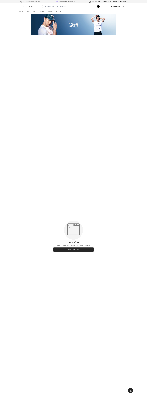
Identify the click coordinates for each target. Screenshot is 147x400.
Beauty (50, 11)
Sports (58, 11)
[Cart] (127, 6)
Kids (34, 11)
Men (28, 11)
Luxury (42, 11)
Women (21, 11)
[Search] (98, 6)
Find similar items (73, 249)
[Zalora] (26, 6)
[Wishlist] (123, 6)
